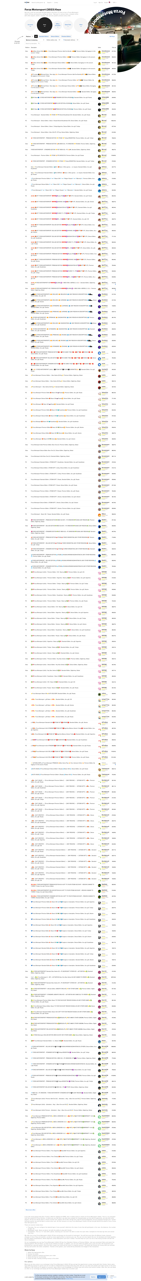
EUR (114, 2)
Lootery (56, 2)
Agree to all (101, 1277)
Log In (95, 2)
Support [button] (49, 2)
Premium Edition (66, 36)
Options (93, 1277)
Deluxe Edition (55, 36)
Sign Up (101, 2)
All (36, 36)
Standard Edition (44, 36)
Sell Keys (112, 36)
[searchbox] (37, 2)
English (106, 2)
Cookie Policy (69, 1278)
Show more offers (30, 1210)
